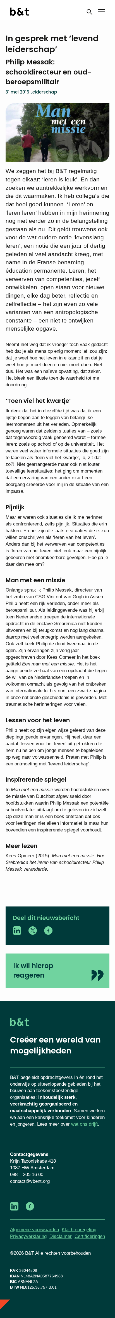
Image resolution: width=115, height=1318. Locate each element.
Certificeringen (90, 1236)
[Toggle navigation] (101, 13)
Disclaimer (60, 1236)
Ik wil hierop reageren (33, 970)
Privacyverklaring (28, 1236)
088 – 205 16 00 (26, 1174)
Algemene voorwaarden (34, 1229)
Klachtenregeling (79, 1229)
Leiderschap (43, 92)
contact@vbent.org (30, 1181)
